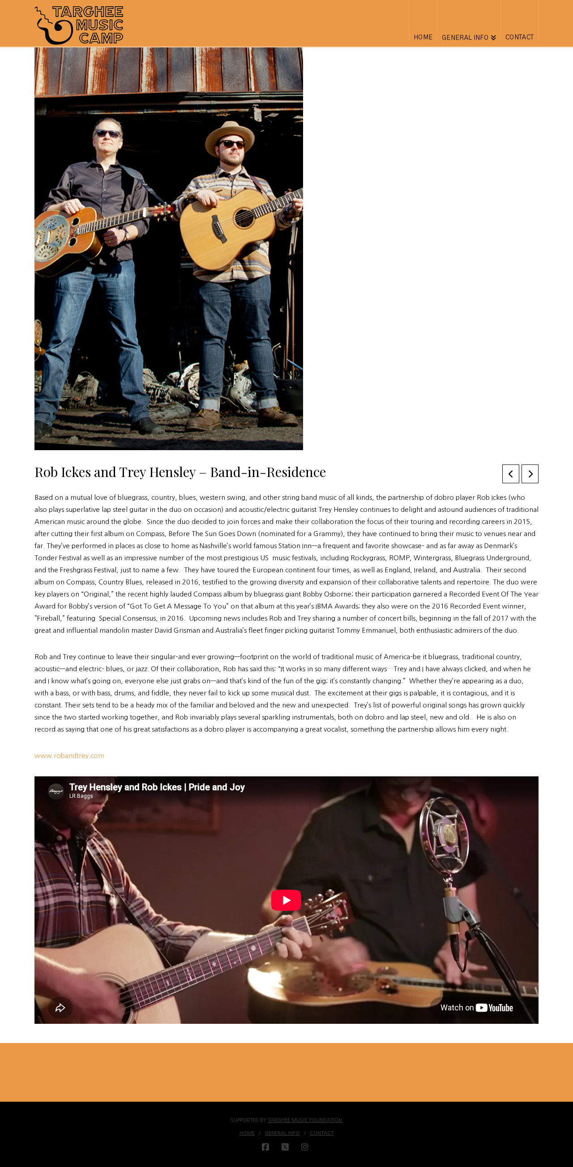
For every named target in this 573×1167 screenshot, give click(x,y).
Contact (322, 1133)
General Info (282, 1133)
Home (247, 1133)
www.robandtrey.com (69, 755)
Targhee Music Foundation (305, 1120)
